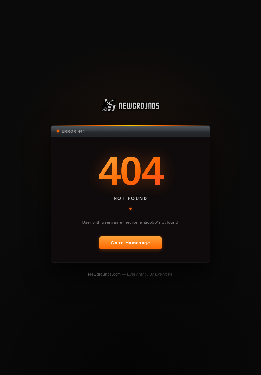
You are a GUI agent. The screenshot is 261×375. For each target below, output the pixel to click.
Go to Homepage (130, 242)
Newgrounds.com (105, 274)
